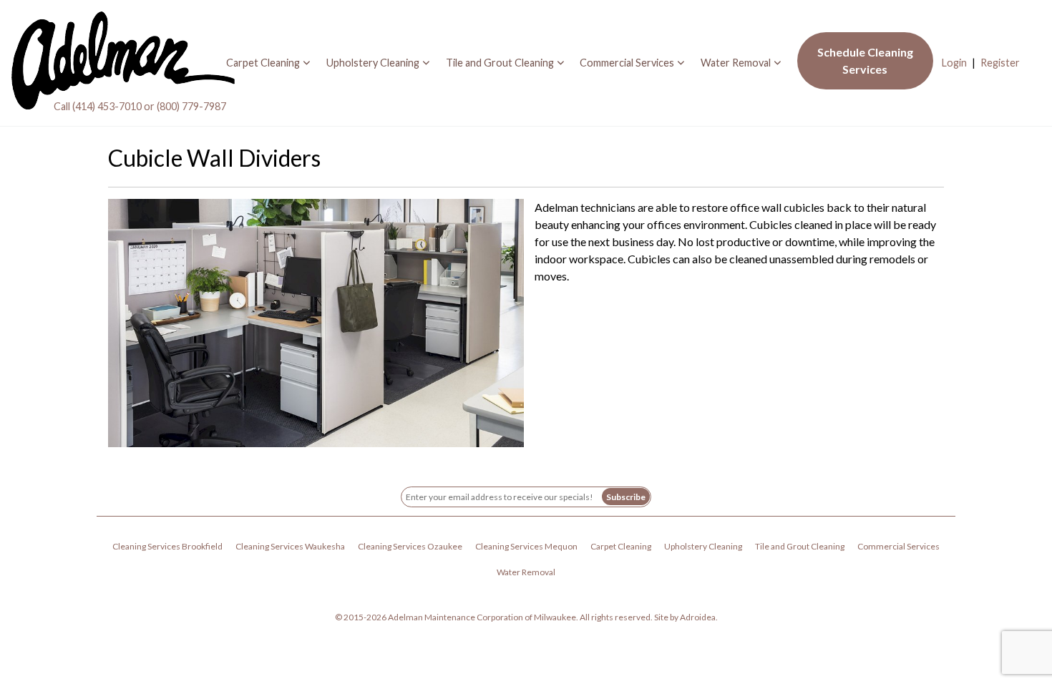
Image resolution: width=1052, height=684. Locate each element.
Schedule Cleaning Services (865, 60)
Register (1000, 63)
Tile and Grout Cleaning (500, 63)
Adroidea (698, 617)
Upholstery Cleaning (372, 63)
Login (954, 63)
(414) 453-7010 (107, 106)
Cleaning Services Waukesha (290, 546)
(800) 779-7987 (191, 106)
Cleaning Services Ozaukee (410, 546)
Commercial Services (627, 63)
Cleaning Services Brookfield (167, 546)
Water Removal (736, 63)
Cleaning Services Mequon (526, 546)
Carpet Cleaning (263, 63)
